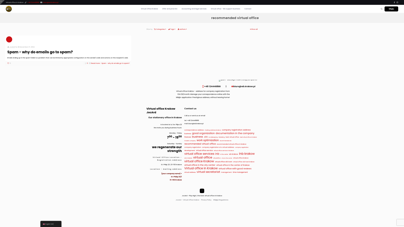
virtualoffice (217, 158)
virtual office (202, 157)
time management (240, 172)
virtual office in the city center (199, 165)
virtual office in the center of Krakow (233, 165)
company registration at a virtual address (218, 147)
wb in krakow (188, 158)
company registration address (236, 130)
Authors (182, 29)
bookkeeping (213, 137)
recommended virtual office (200, 143)
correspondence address (194, 130)
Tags (172, 29)
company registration (192, 147)
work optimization (208, 140)
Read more (110, 63)
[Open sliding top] (2, 2)
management (226, 172)
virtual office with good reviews (235, 168)
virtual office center (226, 158)
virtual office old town (223, 162)
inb (217, 153)
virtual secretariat (208, 172)
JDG (206, 137)
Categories (160, 29)
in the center (224, 154)
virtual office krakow (241, 158)
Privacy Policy (206, 200)
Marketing (222, 137)
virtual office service (204, 150)
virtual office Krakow (199, 161)
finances (187, 137)
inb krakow (247, 153)
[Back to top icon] (202, 191)
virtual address (190, 172)
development (189, 150)
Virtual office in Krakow (201, 168)
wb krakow (233, 154)
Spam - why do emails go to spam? (40, 52)
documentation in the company (235, 133)
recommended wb (225, 141)
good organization (203, 133)
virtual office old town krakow (243, 162)
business (187, 133)
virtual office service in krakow (224, 150)
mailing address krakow (213, 130)
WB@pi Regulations (220, 200)
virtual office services (199, 153)
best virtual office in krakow (248, 137)
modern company (190, 141)
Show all (254, 29)
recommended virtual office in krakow (231, 144)
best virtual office (232, 137)
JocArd (12, 47)
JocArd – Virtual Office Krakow (187, 200)
